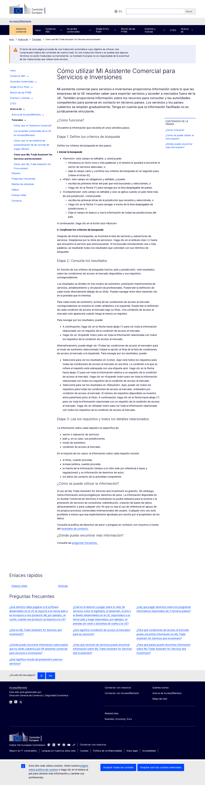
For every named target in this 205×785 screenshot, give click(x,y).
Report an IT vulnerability (23, 750)
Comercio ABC (50, 30)
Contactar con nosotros (93, 744)
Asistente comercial (21, 30)
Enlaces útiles (19, 585)
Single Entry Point (102, 30)
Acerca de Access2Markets (167, 693)
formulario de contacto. (75, 528)
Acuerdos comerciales (73, 30)
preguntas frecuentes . (85, 542)
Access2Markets (18, 687)
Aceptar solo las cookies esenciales (160, 767)
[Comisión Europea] (31, 8)
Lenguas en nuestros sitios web (58, 750)
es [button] (120, 11)
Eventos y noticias (150, 30)
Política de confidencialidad (107, 750)
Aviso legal (132, 750)
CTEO (173, 30)
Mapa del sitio (159, 698)
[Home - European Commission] (29, 737)
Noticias (63, 585)
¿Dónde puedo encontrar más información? (179, 146)
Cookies (84, 750)
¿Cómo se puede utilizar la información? (180, 137)
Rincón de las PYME (128, 30)
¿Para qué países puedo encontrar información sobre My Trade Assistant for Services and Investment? (163, 649)
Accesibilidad (149, 750)
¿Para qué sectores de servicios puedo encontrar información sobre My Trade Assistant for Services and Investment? (102, 649)
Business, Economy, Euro (118, 719)
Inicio (38, 30)
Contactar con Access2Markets (122, 693)
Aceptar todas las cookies (118, 767)
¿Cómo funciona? (175, 130)
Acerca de (184, 30)
